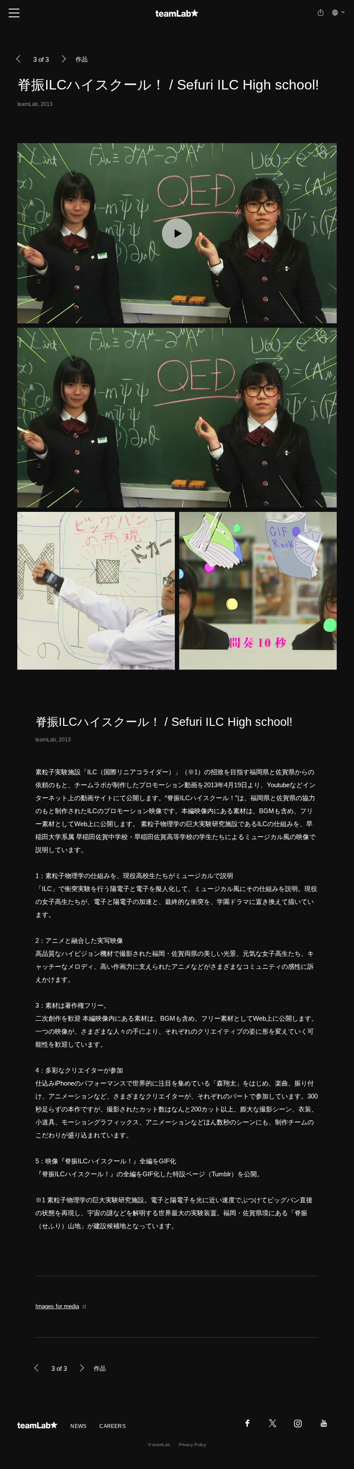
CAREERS (112, 1426)
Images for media (57, 1306)
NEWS (78, 1426)
